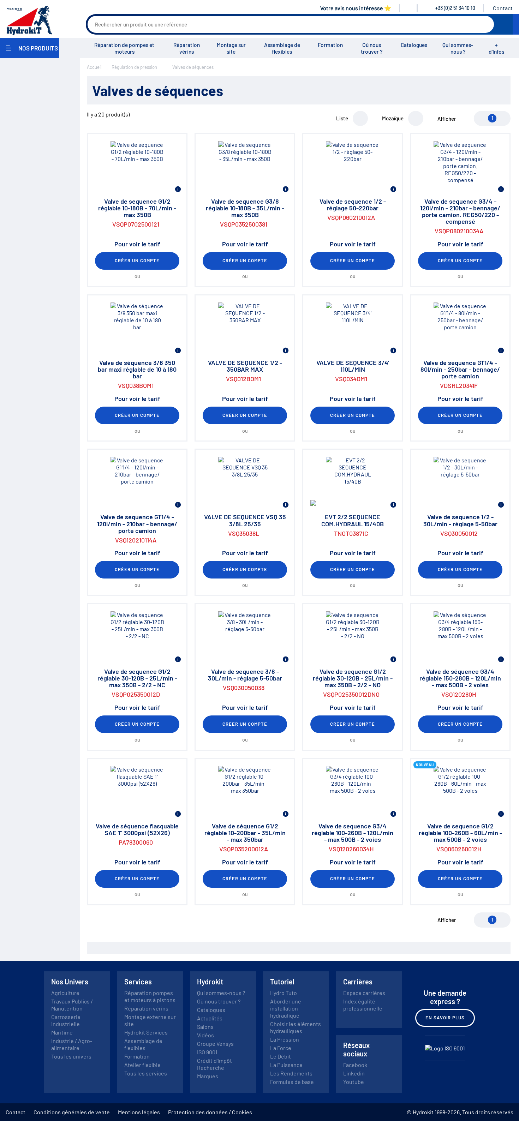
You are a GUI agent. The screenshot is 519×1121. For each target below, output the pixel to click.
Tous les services (145, 1073)
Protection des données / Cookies (210, 1112)
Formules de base (292, 1081)
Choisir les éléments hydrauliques (295, 1027)
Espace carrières (364, 992)
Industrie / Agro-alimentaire (71, 1044)
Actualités (209, 1018)
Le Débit (280, 1056)
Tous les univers (71, 1056)
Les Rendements (291, 1073)
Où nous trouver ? (371, 48)
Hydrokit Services (146, 1032)
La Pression (284, 1039)
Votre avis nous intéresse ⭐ (355, 8)
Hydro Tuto (283, 992)
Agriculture (65, 992)
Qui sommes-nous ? (457, 48)
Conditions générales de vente (72, 1112)
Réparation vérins (186, 48)
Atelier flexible (142, 1064)
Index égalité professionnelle (362, 1005)
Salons (205, 1026)
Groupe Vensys (215, 1043)
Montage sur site (231, 48)
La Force (280, 1047)
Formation (330, 45)
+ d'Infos (496, 48)
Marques (207, 1076)
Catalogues (414, 45)
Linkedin (354, 1073)
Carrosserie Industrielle (65, 1020)
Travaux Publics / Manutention (72, 1005)
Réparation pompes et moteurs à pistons (149, 996)
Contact (503, 8)
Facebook (355, 1064)
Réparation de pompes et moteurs (124, 48)
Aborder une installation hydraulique (285, 1008)
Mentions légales (139, 1112)
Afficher (446, 118)
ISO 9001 (207, 1052)
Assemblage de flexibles (282, 48)
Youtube (353, 1081)
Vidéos (205, 1035)
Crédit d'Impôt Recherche (214, 1064)
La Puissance (286, 1064)
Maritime (62, 1032)
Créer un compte (137, 260)
